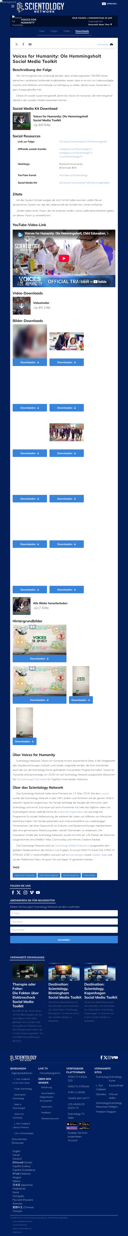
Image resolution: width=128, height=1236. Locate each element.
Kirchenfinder (116, 1085)
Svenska (17, 1203)
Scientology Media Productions (72, 845)
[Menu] (12, 6)
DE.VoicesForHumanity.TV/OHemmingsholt (83, 141)
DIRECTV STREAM (78, 1086)
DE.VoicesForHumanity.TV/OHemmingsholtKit (84, 182)
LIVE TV (43, 1068)
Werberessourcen (50, 1118)
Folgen (54, 31)
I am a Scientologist (24, 1133)
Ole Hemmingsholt (49, 875)
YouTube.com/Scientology (73, 175)
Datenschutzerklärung (22, 1228)
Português (18, 1196)
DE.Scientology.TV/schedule (32, 779)
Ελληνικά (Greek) (22, 1162)
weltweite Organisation (70, 811)
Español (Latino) (21, 1166)
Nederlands (19, 1188)
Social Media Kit (71, 875)
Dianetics (101, 1094)
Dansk (16, 1154)
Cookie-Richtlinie (20, 1225)
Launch (105, 793)
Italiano (17, 1181)
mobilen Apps (99, 854)
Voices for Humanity (25, 875)
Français (17, 1210)
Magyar (17, 1177)
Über (42, 31)
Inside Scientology (23, 1088)
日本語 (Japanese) (23, 1184)
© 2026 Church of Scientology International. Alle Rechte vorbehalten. (39, 1218)
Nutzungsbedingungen (22, 1221)
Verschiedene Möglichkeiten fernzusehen (47, 1097)
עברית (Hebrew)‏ (22, 1173)
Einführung (46, 1087)
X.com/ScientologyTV (71, 156)
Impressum (17, 1232)
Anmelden (64, 939)
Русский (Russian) (23, 1199)
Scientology (102, 1076)
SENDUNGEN (18, 1068)
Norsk (16, 1192)
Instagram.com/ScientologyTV (75, 152)
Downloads (82, 31)
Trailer (66, 31)
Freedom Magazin (106, 1111)
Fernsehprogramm (50, 1073)
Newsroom (46, 1106)
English (16, 1151)
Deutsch (17, 1158)
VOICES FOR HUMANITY (28, 21)
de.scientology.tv (75, 854)
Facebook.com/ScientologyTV (75, 149)
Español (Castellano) (24, 1169)
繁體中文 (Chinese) (23, 1207)
